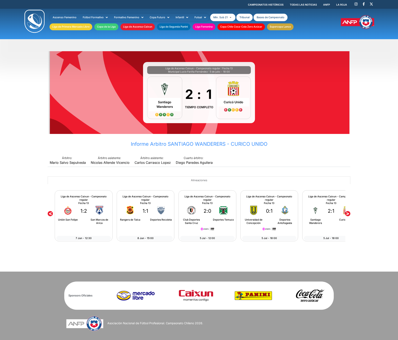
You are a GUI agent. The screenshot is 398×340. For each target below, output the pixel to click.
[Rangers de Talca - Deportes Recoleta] (145, 215)
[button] (222, 17)
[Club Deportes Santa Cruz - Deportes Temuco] (207, 215)
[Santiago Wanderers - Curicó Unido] (331, 215)
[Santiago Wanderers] (164, 97)
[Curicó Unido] (233, 97)
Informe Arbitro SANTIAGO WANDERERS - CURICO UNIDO (199, 144)
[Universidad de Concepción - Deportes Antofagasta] (269, 215)
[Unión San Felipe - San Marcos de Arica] (83, 215)
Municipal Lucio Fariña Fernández (188, 71)
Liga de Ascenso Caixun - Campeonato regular (192, 68)
